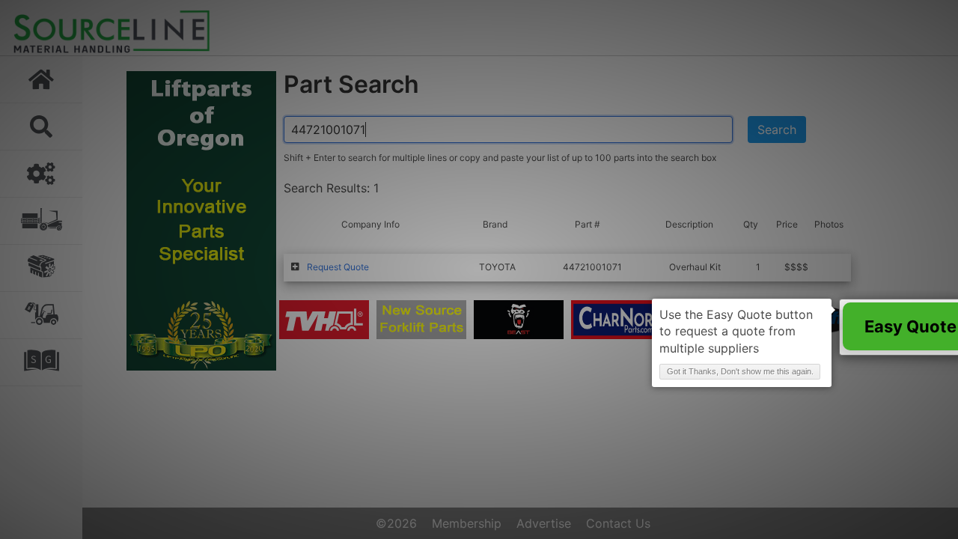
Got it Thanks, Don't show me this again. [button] (740, 371)
